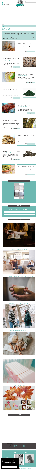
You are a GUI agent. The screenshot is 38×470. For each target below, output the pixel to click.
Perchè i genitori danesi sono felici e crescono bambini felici (19, 330)
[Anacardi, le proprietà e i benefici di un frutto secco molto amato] (29, 62)
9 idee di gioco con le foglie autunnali (19, 385)
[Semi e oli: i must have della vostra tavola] (8, 169)
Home (6, 26)
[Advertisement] (19, 15)
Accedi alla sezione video (19, 446)
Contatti (5, 455)
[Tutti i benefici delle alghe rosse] (8, 108)
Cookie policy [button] (4, 464)
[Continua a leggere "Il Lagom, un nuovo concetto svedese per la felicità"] (19, 261)
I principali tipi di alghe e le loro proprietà (11, 151)
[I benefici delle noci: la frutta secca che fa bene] (8, 46)
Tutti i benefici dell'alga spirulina (10, 89)
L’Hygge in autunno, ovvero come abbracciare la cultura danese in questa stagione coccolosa (19, 276)
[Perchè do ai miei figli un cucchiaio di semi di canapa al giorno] (29, 123)
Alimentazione (10, 26)
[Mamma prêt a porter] (13, 3)
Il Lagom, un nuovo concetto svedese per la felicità (19, 249)
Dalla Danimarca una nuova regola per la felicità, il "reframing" (19, 303)
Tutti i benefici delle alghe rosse (24, 105)
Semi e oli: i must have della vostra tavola (26, 166)
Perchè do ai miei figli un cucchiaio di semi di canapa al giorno (11, 120)
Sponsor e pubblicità (6, 457)
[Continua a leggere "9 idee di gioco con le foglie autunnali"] (19, 397)
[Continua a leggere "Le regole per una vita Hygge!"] (19, 234)
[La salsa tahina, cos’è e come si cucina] (8, 77)
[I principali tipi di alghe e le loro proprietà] (29, 154)
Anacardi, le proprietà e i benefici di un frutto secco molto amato (11, 59)
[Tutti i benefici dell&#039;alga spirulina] (29, 93)
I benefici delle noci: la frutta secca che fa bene (26, 43)
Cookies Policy (29, 468)
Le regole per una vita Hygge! (19, 222)
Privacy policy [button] (9, 464)
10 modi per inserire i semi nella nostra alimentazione (26, 135)
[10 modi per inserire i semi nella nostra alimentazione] (8, 139)
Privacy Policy (25, 468)
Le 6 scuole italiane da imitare (18, 358)
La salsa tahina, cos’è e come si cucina (25, 74)
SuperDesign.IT (22, 468)
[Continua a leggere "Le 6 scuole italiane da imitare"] (19, 370)
